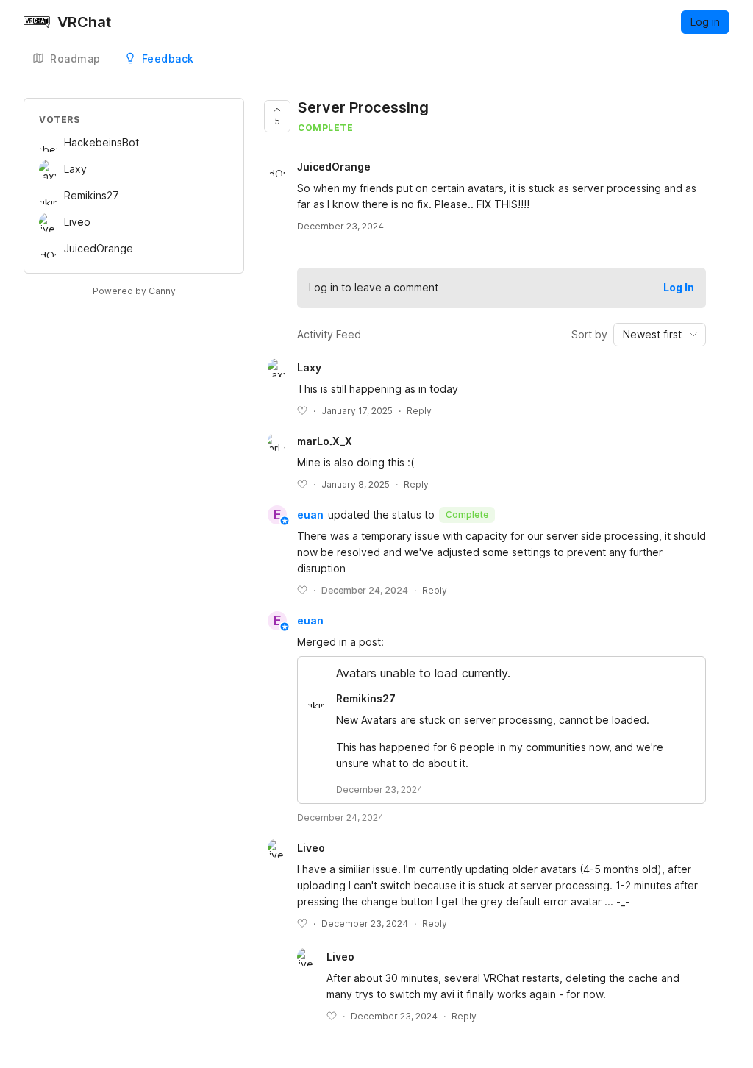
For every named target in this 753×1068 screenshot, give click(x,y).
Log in (705, 21)
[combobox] (659, 334)
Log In (678, 287)
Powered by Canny (134, 290)
